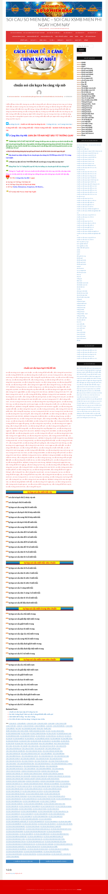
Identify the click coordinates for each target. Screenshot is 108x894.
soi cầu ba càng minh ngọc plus (35, 841)
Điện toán (43, 40)
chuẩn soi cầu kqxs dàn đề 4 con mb (56, 861)
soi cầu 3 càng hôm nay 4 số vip (56, 796)
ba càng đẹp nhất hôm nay (27, 736)
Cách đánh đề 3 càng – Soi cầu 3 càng (22, 717)
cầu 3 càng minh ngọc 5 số (46, 756)
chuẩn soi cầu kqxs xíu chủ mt (85, 239)
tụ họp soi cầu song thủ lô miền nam (23, 689)
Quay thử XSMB (86, 127)
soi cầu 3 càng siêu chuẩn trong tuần (54, 803)
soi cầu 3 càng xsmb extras (40, 816)
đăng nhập (12, 873)
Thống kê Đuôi (86, 112)
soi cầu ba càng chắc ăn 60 (29, 823)
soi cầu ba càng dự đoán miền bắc (15, 826)
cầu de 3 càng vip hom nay (13, 771)
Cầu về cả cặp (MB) (87, 98)
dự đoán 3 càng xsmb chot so (14, 783)
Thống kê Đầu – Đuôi (88, 104)
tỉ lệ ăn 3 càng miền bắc (12, 856)
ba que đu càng (19, 743)
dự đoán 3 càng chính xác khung (33, 773)
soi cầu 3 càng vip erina (25, 808)
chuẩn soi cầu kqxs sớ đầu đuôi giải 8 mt (88, 231)
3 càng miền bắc (21, 723)
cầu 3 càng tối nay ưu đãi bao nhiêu (58, 761)
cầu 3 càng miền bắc (46, 753)
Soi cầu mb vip (68, 32)
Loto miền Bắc (86, 121)
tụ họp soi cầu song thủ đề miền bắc (23, 527)
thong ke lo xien (89, 415)
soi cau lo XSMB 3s (90, 403)
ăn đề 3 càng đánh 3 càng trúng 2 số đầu (17, 730)
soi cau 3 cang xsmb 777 (27, 813)
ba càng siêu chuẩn (36, 741)
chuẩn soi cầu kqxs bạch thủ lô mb (86, 182)
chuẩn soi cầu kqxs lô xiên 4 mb (23, 861)
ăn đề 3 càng (47, 728)
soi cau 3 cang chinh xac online (35, 793)
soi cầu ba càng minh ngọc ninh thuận (53, 839)
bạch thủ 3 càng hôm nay (31, 743)
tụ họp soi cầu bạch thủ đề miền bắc (22, 522)
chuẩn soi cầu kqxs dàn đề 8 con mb (87, 190)
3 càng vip (19, 725)
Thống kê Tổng (86, 116)
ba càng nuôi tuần (24, 741)
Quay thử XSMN (86, 131)
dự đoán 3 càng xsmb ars (62, 781)
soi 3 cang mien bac (65, 124)
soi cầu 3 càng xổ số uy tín (60, 811)
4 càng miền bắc (10, 728)
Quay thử (78, 40)
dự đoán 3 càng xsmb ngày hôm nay (33, 783)
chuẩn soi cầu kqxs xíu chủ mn (85, 217)
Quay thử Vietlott (87, 133)
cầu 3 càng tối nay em (28, 761)
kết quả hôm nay (91, 36)
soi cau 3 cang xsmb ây (12, 816)
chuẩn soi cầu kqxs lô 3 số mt (85, 229)
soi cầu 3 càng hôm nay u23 (29, 798)
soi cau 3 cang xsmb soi (51, 821)
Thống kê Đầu (86, 110)
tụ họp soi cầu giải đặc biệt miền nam (23, 670)
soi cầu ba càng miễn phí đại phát (59, 834)
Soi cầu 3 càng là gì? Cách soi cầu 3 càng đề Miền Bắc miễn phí (31, 714)
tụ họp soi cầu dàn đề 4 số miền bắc (23, 532)
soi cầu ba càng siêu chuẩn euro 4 (15, 846)
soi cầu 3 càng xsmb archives (56, 813)
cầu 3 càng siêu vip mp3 (56, 758)
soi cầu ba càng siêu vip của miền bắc (16, 849)
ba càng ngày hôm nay (12, 741)
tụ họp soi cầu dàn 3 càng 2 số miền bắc (24, 593)
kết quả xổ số (98, 399)
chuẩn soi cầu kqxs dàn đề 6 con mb (87, 188)
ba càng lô (68, 736)
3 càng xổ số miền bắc (59, 725)
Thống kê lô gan (86, 102)
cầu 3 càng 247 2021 (33, 746)
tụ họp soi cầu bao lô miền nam (21, 679)
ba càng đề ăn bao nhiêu (12, 736)
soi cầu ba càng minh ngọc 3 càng (15, 839)
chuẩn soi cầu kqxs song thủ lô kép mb (87, 153)
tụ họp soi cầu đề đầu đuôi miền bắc (23, 603)
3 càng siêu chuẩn (42, 723)
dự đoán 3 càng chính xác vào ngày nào (59, 776)
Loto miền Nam (86, 125)
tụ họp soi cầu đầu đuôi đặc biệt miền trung (26, 648)
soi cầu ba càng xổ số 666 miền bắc (33, 851)
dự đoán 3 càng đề (29, 778)
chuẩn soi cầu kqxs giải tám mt (85, 227)
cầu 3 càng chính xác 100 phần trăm (52, 751)
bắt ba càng (16, 746)
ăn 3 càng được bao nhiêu (29, 728)
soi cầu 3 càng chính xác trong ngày (16, 796)
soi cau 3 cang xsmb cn (25, 816)
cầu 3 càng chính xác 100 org (34, 751)
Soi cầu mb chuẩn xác (53, 32)
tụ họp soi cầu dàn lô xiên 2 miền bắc (23, 573)
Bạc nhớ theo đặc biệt (83, 368)
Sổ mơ (86, 40)
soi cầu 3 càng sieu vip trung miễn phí (29, 806)
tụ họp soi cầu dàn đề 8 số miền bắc (23, 542)
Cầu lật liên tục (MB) (88, 96)
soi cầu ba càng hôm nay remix (14, 831)
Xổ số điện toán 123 (88, 90)
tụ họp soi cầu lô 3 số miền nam (21, 704)
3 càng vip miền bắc (40, 725)
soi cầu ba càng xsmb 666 (43, 854)
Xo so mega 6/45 (87, 78)
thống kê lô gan (81, 301)
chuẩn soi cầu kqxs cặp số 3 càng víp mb (23, 712)
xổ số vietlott (86, 76)
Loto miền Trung (86, 123)
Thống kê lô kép (86, 108)
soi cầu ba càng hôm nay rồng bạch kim (35, 831)
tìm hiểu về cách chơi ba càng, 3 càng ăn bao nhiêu (27, 719)
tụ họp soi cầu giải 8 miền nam (21, 675)
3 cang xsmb (69, 725)
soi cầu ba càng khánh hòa (54, 831)
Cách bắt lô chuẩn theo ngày (90, 376)
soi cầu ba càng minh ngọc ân (34, 839)
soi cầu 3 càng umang (12, 808)
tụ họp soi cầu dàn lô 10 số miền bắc (23, 598)
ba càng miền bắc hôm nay (42, 738)
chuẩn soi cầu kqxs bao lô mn (85, 198)
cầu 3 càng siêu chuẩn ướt (27, 758)
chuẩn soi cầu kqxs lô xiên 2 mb (85, 163)
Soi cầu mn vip (80, 32)
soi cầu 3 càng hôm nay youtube (46, 798)
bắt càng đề (24, 746)
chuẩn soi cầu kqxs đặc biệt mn (85, 202)
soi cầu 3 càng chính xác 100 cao (33, 788)
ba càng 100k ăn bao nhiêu (13, 733)
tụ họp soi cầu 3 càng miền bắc (21, 588)
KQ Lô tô (68, 40)
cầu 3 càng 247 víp (39, 748)
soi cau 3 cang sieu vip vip (48, 806)
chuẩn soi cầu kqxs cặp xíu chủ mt (86, 223)
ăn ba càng (40, 728)
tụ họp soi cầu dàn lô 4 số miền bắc (23, 552)
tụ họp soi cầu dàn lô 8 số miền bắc (23, 568)
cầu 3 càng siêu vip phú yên (13, 761)
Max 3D (84, 82)
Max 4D (84, 84)
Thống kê (60, 40)
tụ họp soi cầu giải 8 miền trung (21, 624)
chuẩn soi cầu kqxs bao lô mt (85, 221)
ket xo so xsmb (91, 397)
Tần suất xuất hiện (87, 117)
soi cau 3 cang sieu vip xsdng (63, 806)
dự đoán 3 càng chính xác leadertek (53, 773)
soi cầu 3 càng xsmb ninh (13, 818)
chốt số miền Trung (84, 374)
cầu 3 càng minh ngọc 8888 (61, 756)
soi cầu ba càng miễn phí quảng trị (53, 836)
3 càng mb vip (51, 124)
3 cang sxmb (51, 723)
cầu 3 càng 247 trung (28, 748)
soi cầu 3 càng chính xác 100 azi (15, 788)
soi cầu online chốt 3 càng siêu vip (61, 854)
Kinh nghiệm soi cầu (47, 36)
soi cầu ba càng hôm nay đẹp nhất (15, 828)
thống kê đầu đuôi (81, 303)
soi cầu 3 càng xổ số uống (45, 811)
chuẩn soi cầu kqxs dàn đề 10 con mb (87, 192)
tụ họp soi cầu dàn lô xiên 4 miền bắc (23, 583)
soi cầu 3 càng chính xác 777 (14, 791)
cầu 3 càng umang (11, 763)
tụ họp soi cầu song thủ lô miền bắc (23, 507)
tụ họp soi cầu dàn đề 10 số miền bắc (23, 547)
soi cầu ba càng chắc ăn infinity (47, 823)
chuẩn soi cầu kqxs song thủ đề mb (86, 157)
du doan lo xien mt (85, 386)
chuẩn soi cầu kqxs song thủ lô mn (86, 215)
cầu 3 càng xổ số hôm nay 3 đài (25, 763)
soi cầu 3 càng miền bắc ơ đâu (31, 801)
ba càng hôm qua (51, 736)
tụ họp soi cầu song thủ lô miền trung (24, 639)
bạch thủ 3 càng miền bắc (46, 743)
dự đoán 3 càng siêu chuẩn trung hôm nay (47, 778)
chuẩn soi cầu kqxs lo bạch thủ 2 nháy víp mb (89, 151)
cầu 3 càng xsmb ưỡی (58, 768)
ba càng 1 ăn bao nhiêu (57, 730)
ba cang (48, 730)
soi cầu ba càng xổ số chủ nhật (52, 851)
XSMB (71, 36)
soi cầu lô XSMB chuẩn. (87, 413)
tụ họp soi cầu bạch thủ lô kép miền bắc (24, 512)
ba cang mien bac (29, 738)
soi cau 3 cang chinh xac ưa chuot (37, 796)
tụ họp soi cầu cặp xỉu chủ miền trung (24, 634)
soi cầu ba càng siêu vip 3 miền (49, 846)
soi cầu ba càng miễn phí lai (35, 836)
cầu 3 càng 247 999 (61, 746)
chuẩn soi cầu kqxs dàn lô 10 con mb (87, 194)
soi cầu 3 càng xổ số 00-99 (13, 811)
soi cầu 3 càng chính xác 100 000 (41, 786)
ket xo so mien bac (90, 395)
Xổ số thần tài (86, 92)
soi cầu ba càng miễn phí (26, 834)
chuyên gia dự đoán (89, 370)
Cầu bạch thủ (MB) (87, 94)
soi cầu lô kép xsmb (85, 411)
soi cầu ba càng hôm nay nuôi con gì (61, 828)
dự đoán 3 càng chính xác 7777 (14, 773)
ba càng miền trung (66, 738)
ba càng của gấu (51, 733)
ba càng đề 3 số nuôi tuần (64, 733)
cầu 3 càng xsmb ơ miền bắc (43, 768)
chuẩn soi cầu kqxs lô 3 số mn (85, 206)
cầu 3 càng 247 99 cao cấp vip (47, 746)
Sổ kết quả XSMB (87, 70)
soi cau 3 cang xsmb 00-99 (13, 813)
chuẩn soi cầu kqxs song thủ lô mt (86, 237)
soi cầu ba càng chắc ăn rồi (64, 823)
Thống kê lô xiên (86, 106)
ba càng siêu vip (46, 741)
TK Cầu (51, 40)
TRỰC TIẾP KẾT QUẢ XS (61, 36)
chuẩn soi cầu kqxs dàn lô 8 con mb (86, 171)
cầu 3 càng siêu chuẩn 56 (13, 758)
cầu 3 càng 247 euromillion (13, 748)
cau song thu (80, 370)
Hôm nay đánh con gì (18, 36)
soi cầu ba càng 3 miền (65, 821)
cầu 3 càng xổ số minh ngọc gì (14, 766)
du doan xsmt (96, 393)
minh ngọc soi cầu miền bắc (51, 783)
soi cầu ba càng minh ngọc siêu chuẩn (55, 841)
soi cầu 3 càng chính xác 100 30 (59, 786)
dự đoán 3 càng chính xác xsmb (14, 778)
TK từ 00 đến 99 (86, 119)
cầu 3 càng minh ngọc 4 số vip (30, 756)
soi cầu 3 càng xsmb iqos (55, 816)
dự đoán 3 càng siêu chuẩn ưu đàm (15, 781)
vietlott (33, 40)
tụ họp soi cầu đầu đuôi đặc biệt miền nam (26, 699)
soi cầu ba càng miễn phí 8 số (42, 834)
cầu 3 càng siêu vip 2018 (42, 758)
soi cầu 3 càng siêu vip (12, 806)
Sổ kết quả (23, 40)
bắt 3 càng (9, 746)
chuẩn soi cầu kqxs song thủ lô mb (86, 155)
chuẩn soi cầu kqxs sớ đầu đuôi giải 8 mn (88, 208)
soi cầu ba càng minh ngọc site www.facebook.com (20, 844)
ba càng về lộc (65, 741)
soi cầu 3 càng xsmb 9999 (41, 813)
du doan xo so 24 (94, 386)
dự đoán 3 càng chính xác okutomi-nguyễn (18, 776)
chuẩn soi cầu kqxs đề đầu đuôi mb (86, 165)
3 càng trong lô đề (60, 723)
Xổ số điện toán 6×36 (82, 283)
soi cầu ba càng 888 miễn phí (13, 823)
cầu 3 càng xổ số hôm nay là (42, 763)
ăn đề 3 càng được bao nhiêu (37, 730)
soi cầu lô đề (96, 413)
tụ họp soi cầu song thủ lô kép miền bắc (24, 517)
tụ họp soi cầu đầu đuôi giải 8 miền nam (24, 694)
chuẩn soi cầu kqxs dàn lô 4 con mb (86, 167)
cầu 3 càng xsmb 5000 (51, 766)
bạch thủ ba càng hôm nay (61, 743)
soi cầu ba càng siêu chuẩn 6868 (44, 844)
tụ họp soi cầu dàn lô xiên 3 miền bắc (23, 578)
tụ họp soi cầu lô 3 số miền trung (22, 653)
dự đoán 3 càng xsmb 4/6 (32, 781)
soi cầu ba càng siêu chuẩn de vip (63, 844)
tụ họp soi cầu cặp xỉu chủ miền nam (23, 684)
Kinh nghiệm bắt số (33, 36)
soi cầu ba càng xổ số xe (29, 854)
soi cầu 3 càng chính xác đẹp (51, 791)
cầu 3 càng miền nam (58, 753)
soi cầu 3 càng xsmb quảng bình (29, 818)
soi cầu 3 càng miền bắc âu (63, 798)
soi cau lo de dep (90, 401)
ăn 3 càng (18, 728)
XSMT (81, 36)
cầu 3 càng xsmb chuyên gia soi (14, 768)
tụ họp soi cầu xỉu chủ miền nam (21, 665)
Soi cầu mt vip (92, 32)
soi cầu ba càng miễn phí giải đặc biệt (16, 836)
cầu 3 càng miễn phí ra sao (13, 756)
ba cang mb (9, 738)
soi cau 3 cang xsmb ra (45, 818)
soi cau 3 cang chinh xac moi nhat (15, 793)
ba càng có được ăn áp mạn (38, 733)
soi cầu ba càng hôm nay (33, 826)
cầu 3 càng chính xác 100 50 (52, 748)
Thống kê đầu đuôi (87, 114)
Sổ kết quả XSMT (87, 72)
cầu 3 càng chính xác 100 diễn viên (15, 751)
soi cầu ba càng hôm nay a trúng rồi (50, 826)
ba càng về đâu (56, 741)
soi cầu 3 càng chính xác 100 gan (52, 788)
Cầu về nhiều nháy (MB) (89, 100)
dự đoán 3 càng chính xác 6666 (49, 771)
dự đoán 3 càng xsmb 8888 (47, 781)
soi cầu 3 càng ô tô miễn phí (48, 801)
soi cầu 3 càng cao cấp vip (24, 786)
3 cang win (49, 725)
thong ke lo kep (81, 415)
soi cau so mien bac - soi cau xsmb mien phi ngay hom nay (25, 96)
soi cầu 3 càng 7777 (11, 786)
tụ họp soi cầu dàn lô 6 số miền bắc (23, 557)
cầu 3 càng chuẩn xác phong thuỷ (30, 753)
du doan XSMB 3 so (87, 393)
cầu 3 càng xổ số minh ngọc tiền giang (34, 766)
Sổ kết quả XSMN (87, 74)
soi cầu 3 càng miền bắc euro (14, 801)
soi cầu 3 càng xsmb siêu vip (36, 821)
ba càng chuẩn (25, 733)
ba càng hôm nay (40, 736)
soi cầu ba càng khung (12, 834)
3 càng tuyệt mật (11, 725)
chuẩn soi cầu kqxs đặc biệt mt (85, 225)
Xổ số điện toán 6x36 (88, 88)
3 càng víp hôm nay (28, 725)
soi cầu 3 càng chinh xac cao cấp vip (32, 791)
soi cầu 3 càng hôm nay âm (13, 798)
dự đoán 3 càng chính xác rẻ (39, 776)
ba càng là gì (60, 736)
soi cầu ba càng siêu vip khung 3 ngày (37, 849)
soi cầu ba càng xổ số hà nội (14, 854)
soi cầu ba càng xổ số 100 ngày (14, 851)
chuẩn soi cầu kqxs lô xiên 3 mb (85, 161)
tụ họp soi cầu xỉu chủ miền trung (22, 614)
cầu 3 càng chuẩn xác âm (13, 753)
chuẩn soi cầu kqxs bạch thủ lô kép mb (87, 180)
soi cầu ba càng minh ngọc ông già (16, 841)
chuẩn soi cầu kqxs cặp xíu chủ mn (86, 200)
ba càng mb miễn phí (18, 738)
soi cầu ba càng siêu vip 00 (33, 846)
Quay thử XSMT (86, 129)
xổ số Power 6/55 (87, 80)
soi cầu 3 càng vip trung (39, 808)
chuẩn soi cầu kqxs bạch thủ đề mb (86, 178)
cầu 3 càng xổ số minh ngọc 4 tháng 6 (61, 763)
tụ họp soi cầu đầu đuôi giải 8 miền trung (25, 643)
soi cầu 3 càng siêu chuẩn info (14, 803)
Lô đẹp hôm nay (81, 401)
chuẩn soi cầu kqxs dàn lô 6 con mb (86, 173)
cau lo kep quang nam (95, 368)
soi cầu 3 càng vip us (53, 808)
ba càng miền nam (55, 738)
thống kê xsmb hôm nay (89, 417)
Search (81, 50)
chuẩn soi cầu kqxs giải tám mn (85, 204)
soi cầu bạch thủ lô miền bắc (20, 502)
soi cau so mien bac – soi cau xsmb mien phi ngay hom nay (27, 32)
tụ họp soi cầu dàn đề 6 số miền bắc (23, 537)
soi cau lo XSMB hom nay (88, 407)
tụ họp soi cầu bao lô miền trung (22, 629)
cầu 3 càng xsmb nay (29, 768)
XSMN (76, 36)
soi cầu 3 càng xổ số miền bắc (29, 811)
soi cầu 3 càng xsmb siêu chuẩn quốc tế (17, 821)
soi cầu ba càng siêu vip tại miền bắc (59, 849)
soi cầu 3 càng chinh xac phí (52, 793)
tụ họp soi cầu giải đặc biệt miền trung (24, 619)
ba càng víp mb (14, 124)
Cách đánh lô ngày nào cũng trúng (89, 380)
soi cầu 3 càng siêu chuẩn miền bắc (33, 803)
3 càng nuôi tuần (31, 723)
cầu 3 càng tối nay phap (41, 761)
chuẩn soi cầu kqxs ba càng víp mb (30, 771)
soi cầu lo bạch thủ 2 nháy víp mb (22, 497)
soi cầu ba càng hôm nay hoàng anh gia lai (38, 828)
